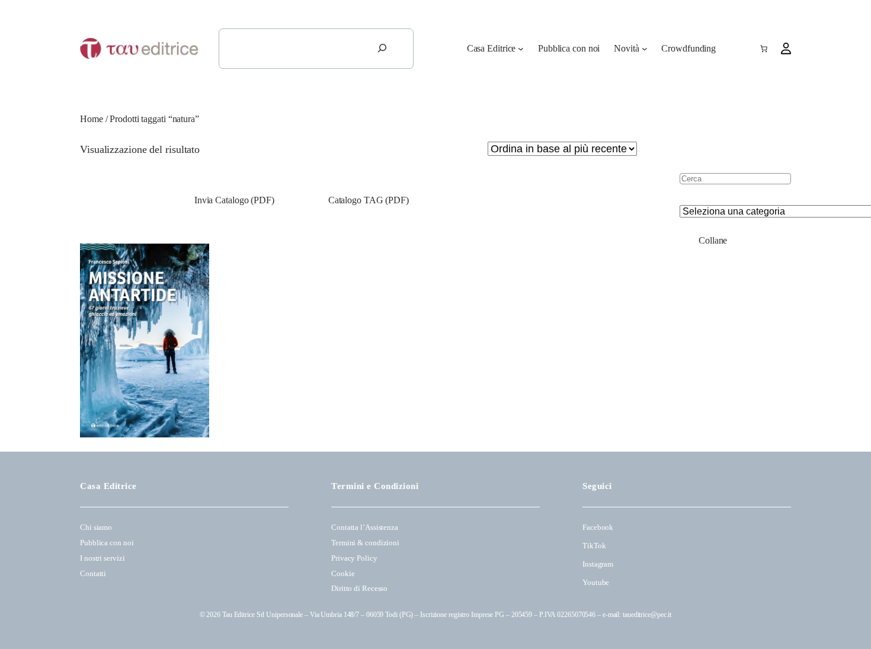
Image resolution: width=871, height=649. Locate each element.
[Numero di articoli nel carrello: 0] (764, 48)
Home (91, 119)
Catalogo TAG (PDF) (368, 200)
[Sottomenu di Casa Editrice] (521, 49)
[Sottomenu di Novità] (645, 49)
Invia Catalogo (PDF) (233, 200)
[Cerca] (382, 48)
